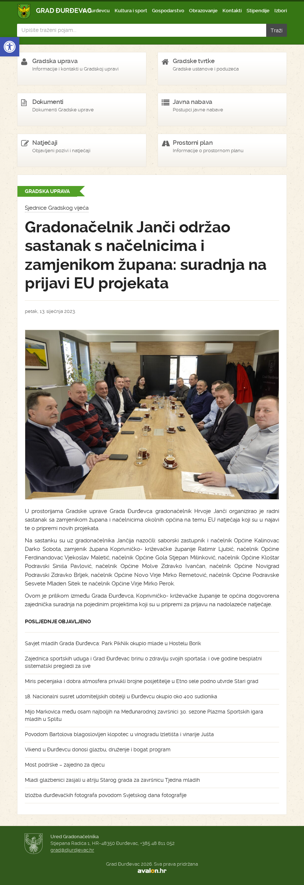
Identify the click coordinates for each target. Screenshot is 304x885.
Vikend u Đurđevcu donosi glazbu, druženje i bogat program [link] (98, 749)
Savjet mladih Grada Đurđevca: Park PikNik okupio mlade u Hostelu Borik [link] (113, 643)
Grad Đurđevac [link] (54, 11)
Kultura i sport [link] (131, 10)
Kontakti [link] (232, 10)
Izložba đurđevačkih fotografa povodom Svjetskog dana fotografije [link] (105, 795)
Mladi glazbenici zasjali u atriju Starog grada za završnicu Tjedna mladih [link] (112, 780)
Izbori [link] (280, 10)
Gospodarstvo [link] (168, 10)
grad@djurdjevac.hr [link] (72, 850)
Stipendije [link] (258, 10)
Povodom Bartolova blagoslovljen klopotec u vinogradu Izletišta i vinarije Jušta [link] (119, 734)
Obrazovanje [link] (203, 10)
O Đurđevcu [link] (96, 10)
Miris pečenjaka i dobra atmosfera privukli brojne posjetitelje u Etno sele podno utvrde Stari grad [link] (141, 681)
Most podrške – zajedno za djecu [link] (65, 765)
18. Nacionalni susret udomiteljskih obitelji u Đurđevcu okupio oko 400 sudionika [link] (121, 696)
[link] (9, 46)
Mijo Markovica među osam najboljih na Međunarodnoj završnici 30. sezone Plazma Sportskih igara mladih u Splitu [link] (144, 715)
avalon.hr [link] (152, 870)
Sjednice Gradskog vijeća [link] (57, 208)
